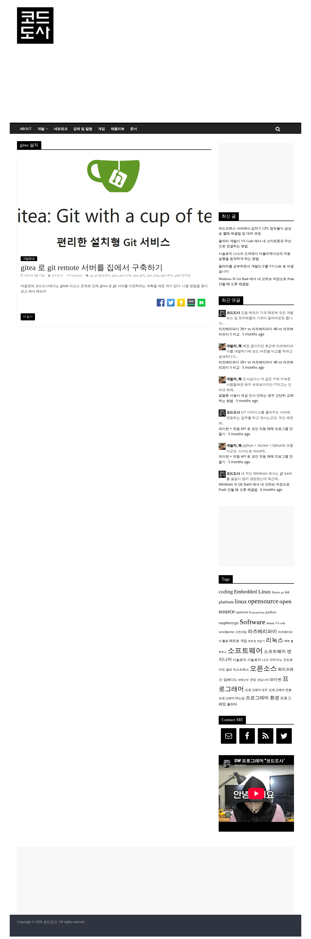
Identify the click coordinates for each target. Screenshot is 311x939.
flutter (276, 592)
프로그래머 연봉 (280, 690)
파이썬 (275, 679)
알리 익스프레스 (237, 669)
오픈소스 (263, 668)
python (271, 612)
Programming (257, 612)
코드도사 (57, 275)
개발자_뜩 (234, 346)
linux (241, 601)
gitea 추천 (167, 275)
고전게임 (241, 632)
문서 (133, 128)
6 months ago (271, 489)
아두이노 (276, 660)
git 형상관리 (102, 275)
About (26, 128)
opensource (263, 601)
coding (226, 591)
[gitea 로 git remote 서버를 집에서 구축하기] (114, 156)
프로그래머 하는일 (232, 698)
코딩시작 (263, 680)
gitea (114, 275)
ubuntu (270, 623)
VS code (280, 623)
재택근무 (243, 680)
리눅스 (274, 640)
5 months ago (253, 334)
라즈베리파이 (262, 631)
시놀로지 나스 (258, 660)
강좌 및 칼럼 (82, 128)
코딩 (253, 680)
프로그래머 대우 (256, 690)
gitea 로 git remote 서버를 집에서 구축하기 (92, 267)
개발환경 (29, 258)
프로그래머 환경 (262, 697)
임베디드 (230, 680)
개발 (41, 128)
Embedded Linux (252, 592)
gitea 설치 (139, 275)
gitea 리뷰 (125, 275)
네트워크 (61, 128)
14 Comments (74, 275)
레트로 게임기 (256, 641)
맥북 (287, 641)
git (91, 275)
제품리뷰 (117, 128)
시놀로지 (239, 660)
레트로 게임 (238, 641)
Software (252, 622)
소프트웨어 (245, 650)
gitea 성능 (153, 275)
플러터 (232, 704)
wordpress (226, 632)
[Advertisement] (155, 86)
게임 (101, 128)
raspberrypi (229, 623)
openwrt (242, 612)
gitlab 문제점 (182, 275)
